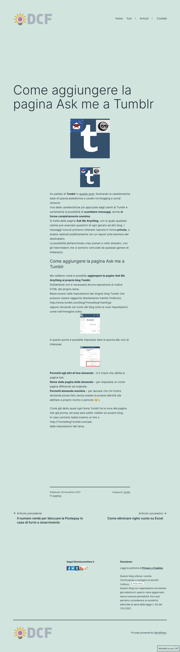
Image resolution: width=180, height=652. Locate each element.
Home (119, 18)
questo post (86, 193)
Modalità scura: (166, 648)
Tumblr (126, 492)
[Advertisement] (90, 59)
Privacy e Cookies (152, 568)
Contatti (162, 18)
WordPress (160, 632)
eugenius (57, 495)
